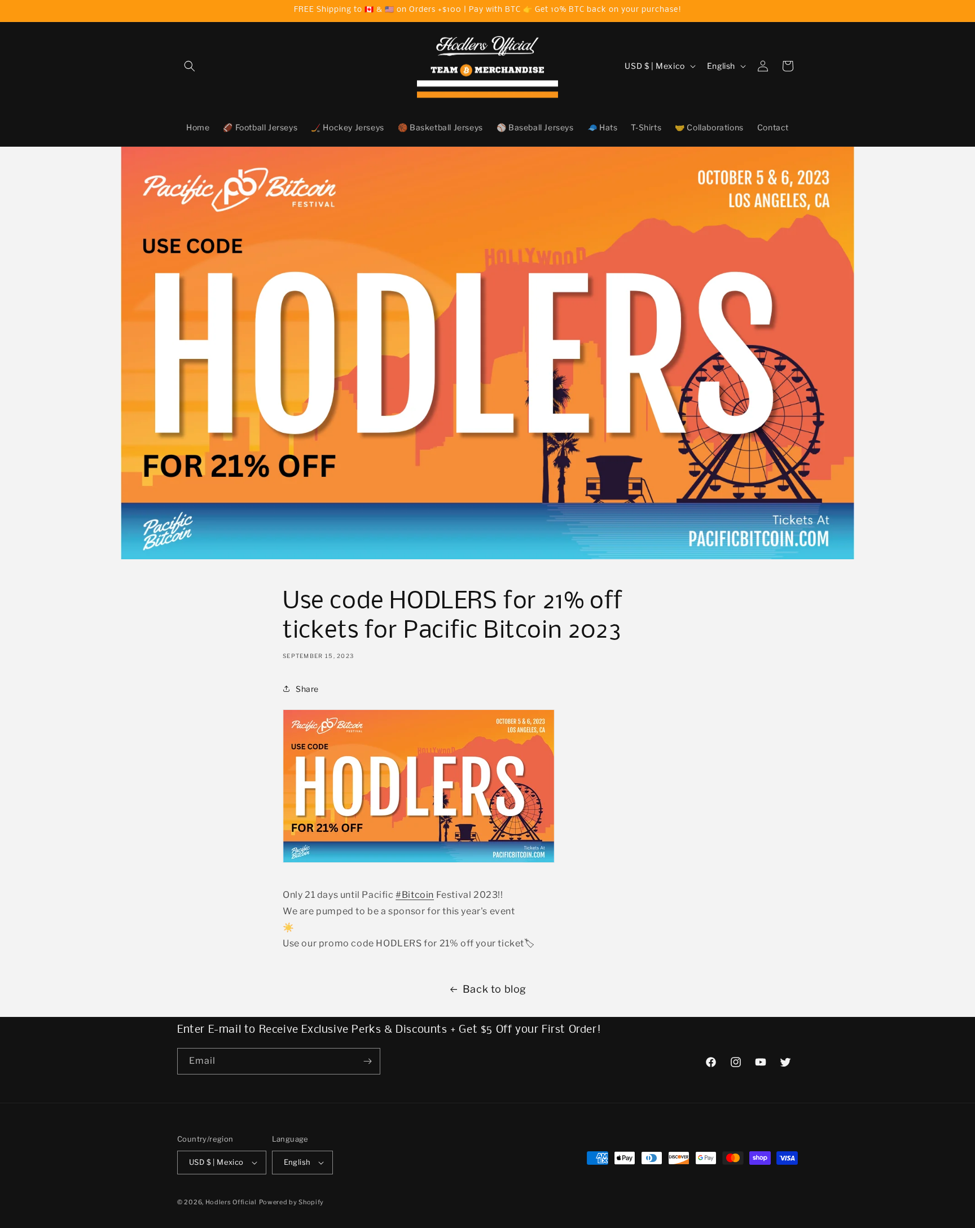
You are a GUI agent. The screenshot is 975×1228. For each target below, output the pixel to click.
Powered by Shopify (291, 1202)
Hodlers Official (231, 1202)
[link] (415, 894)
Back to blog (494, 989)
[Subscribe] (367, 1061)
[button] (189, 66)
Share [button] (307, 689)
